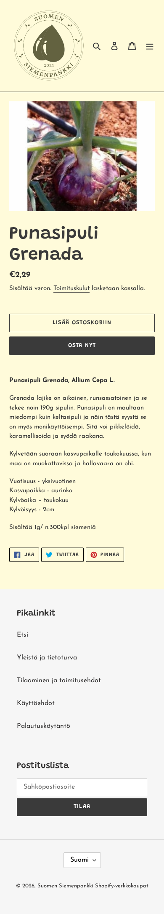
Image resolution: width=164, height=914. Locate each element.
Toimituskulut (71, 288)
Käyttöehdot (36, 703)
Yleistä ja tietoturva (47, 657)
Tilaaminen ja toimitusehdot (59, 680)
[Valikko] (150, 46)
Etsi (22, 635)
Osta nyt (82, 346)
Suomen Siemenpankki (65, 886)
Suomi (79, 860)
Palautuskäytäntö (43, 726)
